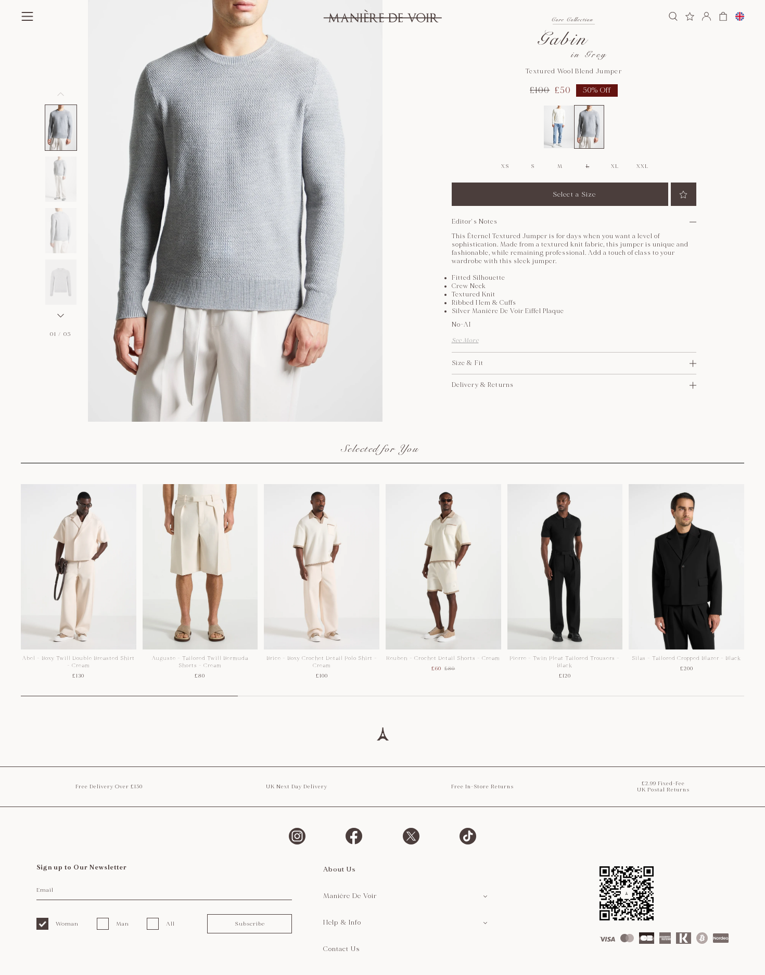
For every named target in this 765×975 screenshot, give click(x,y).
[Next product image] (60, 315)
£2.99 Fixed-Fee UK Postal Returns (663, 787)
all (170, 923)
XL (614, 166)
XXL (642, 166)
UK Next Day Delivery (296, 787)
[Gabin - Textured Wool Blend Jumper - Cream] (558, 127)
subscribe (250, 923)
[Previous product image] (60, 94)
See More (465, 340)
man (122, 923)
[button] (61, 128)
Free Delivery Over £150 (109, 787)
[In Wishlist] (683, 194)
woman (67, 923)
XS (504, 166)
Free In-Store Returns (482, 787)
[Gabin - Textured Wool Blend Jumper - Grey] (589, 127)
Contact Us (341, 949)
